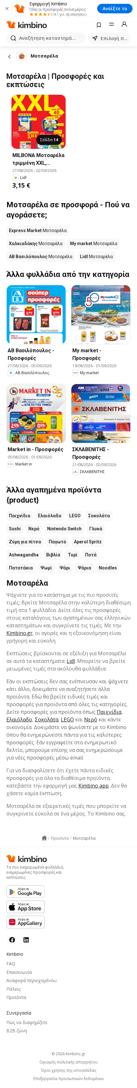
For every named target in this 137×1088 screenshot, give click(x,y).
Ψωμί (46, 567)
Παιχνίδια (19, 515)
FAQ (10, 964)
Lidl (71, 661)
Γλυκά (95, 528)
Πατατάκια (21, 567)
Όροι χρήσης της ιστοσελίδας (68, 1070)
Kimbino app (93, 785)
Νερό (34, 528)
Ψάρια (84, 567)
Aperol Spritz (88, 541)
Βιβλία (53, 554)
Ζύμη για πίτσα (25, 541)
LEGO (75, 515)
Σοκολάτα (99, 515)
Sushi (15, 528)
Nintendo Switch (64, 528)
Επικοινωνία (19, 972)
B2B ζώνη (16, 1031)
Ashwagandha (24, 554)
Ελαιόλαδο (49, 515)
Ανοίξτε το (115, 8)
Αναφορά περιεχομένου (31, 980)
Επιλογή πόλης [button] (114, 38)
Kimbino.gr (19, 633)
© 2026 (68, 1054)
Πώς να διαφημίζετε (26, 1022)
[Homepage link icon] (44, 838)
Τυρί (72, 554)
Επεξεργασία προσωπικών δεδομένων (68, 1078)
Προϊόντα (16, 997)
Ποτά (91, 554)
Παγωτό (57, 541)
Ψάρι (65, 567)
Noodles (108, 567)
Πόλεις (13, 989)
